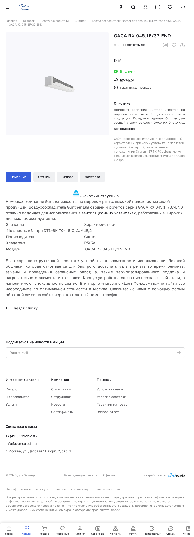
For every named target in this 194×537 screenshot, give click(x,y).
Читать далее (110, 510)
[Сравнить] (165, 45)
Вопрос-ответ (108, 412)
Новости (58, 404)
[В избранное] (174, 45)
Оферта (109, 475)
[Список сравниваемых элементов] (157, 7)
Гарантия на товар (112, 404)
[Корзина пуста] (182, 7)
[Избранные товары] (170, 7)
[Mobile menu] (7, 7)
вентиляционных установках (108, 212)
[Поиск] (133, 7)
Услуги (11, 404)
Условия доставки (111, 397)
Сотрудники (61, 397)
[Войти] (145, 7)
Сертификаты (62, 412)
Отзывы (44, 177)
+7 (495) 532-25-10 (20, 436)
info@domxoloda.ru (21, 443)
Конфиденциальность (80, 475)
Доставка (92, 177)
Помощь (104, 379)
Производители (18, 397)
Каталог (12, 389)
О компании (61, 389)
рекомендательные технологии (97, 489)
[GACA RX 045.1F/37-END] (57, 83)
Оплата (67, 177)
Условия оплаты (110, 389)
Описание (18, 177)
